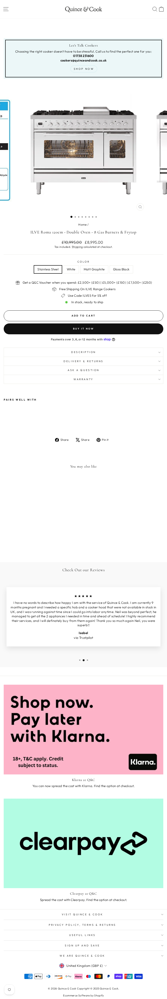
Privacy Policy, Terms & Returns (82, 924)
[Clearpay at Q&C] (83, 843)
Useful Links (82, 935)
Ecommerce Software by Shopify (83, 995)
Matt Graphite (94, 269)
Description (83, 352)
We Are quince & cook (82, 955)
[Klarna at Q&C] (83, 729)
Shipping (77, 246)
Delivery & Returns (83, 361)
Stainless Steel (47, 269)
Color (83, 261)
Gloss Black (121, 269)
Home (82, 224)
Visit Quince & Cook (82, 914)
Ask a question (83, 370)
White (71, 269)
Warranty (83, 379)
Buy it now (83, 328)
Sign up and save (82, 945)
